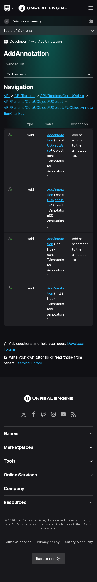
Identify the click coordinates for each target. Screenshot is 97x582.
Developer (18, 41)
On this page (17, 74)
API (7, 95)
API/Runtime (24, 95)
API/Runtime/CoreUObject (62, 95)
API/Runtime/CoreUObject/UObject (33, 101)
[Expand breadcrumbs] (32, 41)
